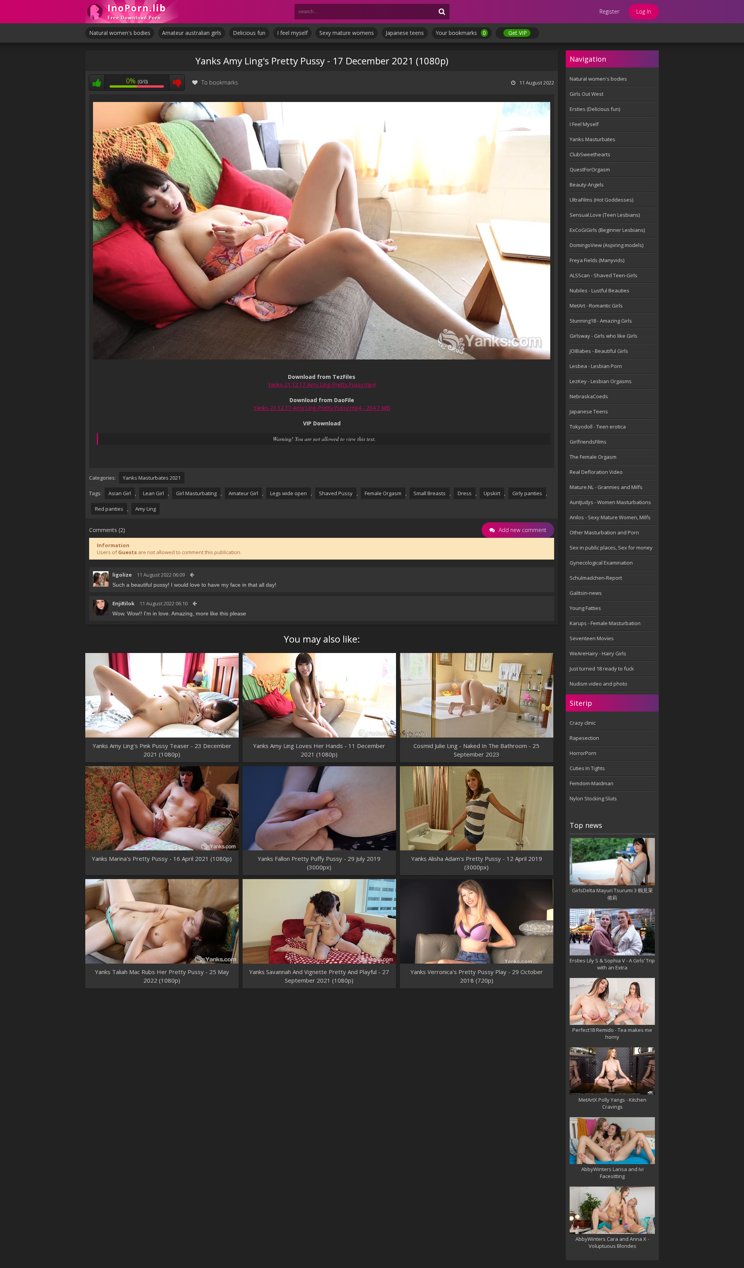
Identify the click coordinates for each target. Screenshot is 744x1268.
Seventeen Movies (592, 638)
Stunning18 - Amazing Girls (601, 320)
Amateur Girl (243, 493)
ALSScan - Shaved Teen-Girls (603, 275)
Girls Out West (586, 93)
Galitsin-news (586, 592)
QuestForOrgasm (590, 169)
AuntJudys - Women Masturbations (610, 502)
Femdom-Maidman (591, 783)
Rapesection (584, 737)
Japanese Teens (589, 411)
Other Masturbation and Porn (604, 532)
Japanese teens (405, 32)
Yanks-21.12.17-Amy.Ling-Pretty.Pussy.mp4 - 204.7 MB (321, 407)
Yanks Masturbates (592, 139)
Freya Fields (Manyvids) (597, 260)
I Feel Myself (584, 124)
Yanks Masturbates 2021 (152, 477)
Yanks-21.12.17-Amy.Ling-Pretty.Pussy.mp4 (321, 384)
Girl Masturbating (196, 493)
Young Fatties (585, 608)
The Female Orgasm (593, 456)
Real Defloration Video (596, 471)
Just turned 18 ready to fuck (602, 668)
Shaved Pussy (336, 493)
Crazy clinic (583, 722)
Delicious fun (249, 32)
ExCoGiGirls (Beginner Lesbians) (607, 229)
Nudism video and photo (598, 683)
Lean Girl (153, 493)
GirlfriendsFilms (588, 441)
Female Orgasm (383, 493)
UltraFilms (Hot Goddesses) (601, 199)
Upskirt (492, 493)
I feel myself (292, 32)
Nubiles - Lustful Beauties (599, 290)
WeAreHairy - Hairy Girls (598, 653)
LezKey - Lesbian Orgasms (601, 381)
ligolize (122, 574)
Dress (465, 493)
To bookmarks (220, 82)
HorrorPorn (583, 753)
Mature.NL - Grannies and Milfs (606, 487)
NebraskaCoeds (589, 396)
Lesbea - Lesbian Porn (596, 366)
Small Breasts (429, 493)
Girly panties (527, 493)
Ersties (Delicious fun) (595, 108)
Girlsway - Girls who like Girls (603, 335)
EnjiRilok (123, 603)
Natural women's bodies (119, 32)
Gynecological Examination (601, 562)
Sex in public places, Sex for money (611, 547)
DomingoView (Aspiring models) (606, 245)
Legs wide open (288, 493)
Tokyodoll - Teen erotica (598, 426)
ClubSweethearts (590, 154)
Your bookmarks (461, 32)
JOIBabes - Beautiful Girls (599, 350)
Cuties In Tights (587, 768)
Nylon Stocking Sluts (593, 798)
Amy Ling (145, 508)
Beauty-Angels (587, 184)
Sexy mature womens (346, 32)
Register (609, 11)
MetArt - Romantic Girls (596, 305)
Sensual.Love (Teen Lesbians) (605, 214)
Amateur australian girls (191, 32)
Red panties (109, 508)
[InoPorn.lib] (131, 11)
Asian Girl (119, 493)
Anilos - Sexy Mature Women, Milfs (610, 517)
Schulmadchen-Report (596, 577)
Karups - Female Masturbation (605, 623)
